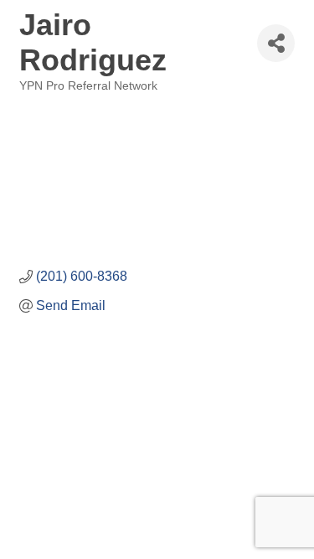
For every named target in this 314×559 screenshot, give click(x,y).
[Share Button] (276, 43)
